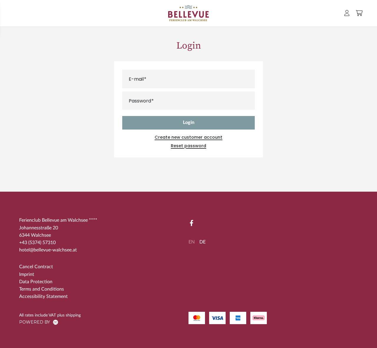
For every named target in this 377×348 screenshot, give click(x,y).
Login (188, 122)
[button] (347, 13)
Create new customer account (188, 137)
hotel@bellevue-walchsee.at (48, 250)
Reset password (188, 146)
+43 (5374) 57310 (37, 242)
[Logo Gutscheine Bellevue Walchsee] (188, 13)
